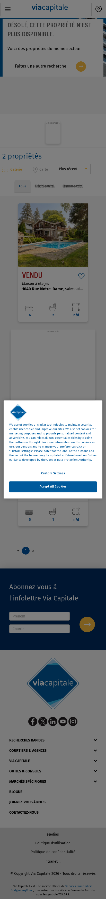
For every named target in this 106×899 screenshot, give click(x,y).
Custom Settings (53, 473)
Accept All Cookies (53, 486)
